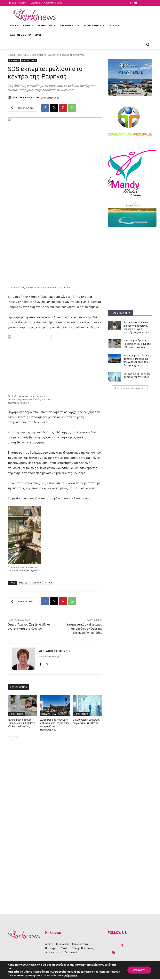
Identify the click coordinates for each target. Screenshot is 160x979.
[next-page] (16, 738)
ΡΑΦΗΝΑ (36, 582)
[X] (130, 3)
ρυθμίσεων (70, 975)
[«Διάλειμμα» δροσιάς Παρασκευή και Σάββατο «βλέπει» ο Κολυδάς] (114, 343)
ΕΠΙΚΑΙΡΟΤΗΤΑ (29, 60)
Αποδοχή (139, 970)
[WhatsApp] (72, 108)
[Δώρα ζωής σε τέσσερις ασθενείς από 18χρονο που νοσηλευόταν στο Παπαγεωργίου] (114, 358)
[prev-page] (10, 738)
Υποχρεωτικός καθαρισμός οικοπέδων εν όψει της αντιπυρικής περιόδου (84, 628)
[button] (147, 44)
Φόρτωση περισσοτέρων (128, 388)
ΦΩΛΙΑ (48, 582)
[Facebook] (125, 3)
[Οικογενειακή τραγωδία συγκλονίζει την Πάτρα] (114, 377)
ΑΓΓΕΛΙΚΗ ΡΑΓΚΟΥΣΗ (27, 97)
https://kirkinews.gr (49, 656)
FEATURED (23, 54)
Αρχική (12, 54)
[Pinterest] (63, 108)
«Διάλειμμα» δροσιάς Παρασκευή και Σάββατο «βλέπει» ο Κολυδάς (137, 344)
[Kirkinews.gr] (34, 14)
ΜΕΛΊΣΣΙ (23, 582)
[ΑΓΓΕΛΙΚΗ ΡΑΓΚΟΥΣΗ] (10, 98)
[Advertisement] (130, 251)
